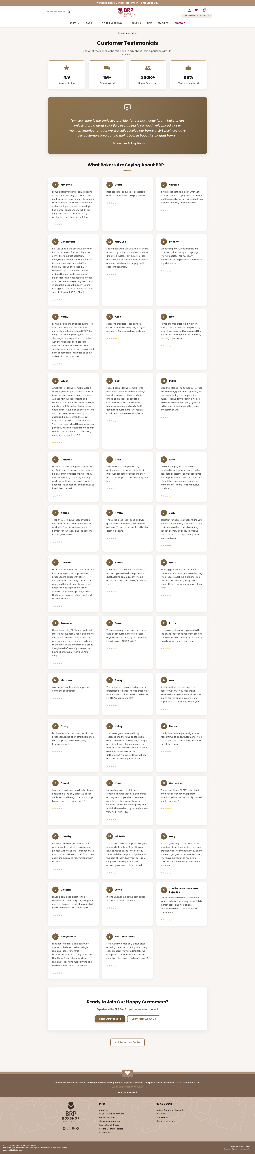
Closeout (180, 23)
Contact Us (104, 1132)
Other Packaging (112, 23)
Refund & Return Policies (111, 1128)
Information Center (129, 1042)
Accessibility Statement (13, 1150)
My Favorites (162, 1117)
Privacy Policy (236, 1146)
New (149, 23)
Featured (163, 23)
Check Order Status (165, 1121)
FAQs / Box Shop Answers (111, 1113)
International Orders (109, 1124)
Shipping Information (109, 1121)
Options (247, 1146)
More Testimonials (126, 1092)
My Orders (161, 1113)
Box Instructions (107, 1117)
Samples (136, 23)
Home (121, 33)
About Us (103, 1110)
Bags (89, 23)
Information (131, 33)
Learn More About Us (144, 1018)
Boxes (72, 23)
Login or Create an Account (169, 1110)
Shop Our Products (110, 1018)
